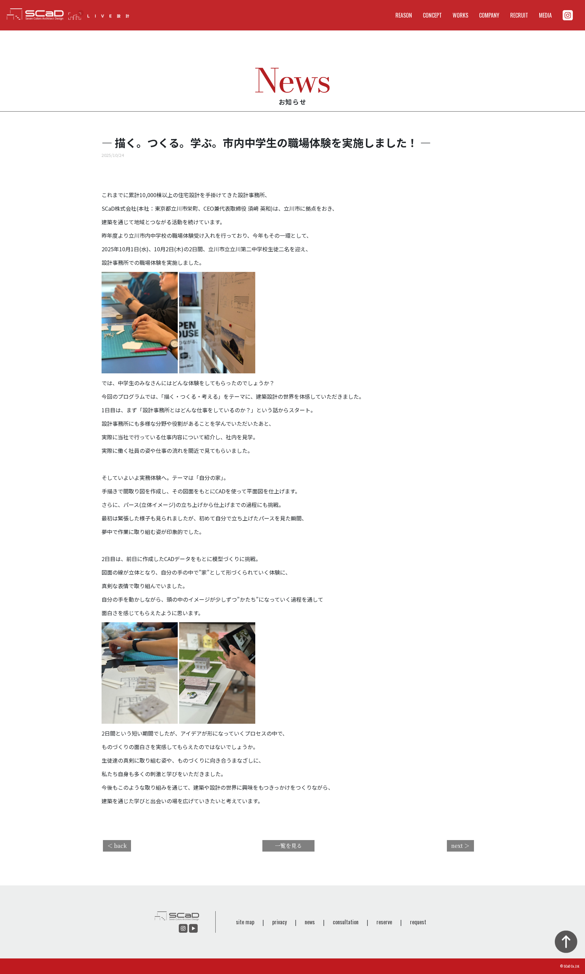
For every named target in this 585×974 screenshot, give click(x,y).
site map (245, 922)
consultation (346, 922)
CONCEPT (432, 15)
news (310, 922)
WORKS (460, 15)
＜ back (117, 846)
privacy (279, 922)
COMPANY (489, 15)
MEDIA (545, 15)
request (418, 922)
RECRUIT (519, 15)
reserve (384, 922)
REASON (403, 15)
